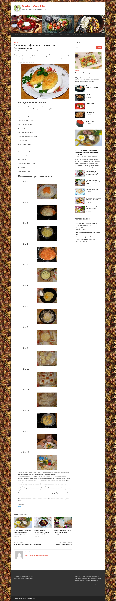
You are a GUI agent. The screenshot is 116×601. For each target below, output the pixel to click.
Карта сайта (84, 35)
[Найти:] (88, 47)
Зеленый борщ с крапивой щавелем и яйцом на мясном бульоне (22, 532)
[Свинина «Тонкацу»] (88, 69)
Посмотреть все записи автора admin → (37, 555)
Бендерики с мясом (92, 189)
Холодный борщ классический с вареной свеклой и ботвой (41, 532)
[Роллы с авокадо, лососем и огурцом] (80, 91)
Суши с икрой (90, 121)
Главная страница (21, 35)
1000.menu (21, 506)
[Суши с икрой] (80, 126)
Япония (75, 35)
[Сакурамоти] (80, 109)
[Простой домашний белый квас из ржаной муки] (63, 528)
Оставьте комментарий (32, 50)
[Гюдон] (80, 100)
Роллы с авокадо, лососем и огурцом (92, 86)
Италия (40, 35)
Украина (67, 35)
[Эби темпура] (80, 118)
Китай (47, 35)
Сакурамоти (90, 103)
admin (23, 50)
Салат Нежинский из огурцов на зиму (92, 207)
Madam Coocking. (34, 6)
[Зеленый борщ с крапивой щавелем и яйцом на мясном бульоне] (23, 528)
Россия (60, 35)
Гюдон (88, 94)
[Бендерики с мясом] (80, 194)
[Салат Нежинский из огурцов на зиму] (80, 212)
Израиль (32, 35)
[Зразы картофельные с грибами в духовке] (80, 203)
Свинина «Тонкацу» (83, 73)
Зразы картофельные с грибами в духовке (93, 198)
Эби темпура (90, 112)
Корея (53, 35)
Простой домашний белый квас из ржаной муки (62, 531)
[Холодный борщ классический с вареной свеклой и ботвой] (43, 528)
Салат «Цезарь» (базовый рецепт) (85, 237)
